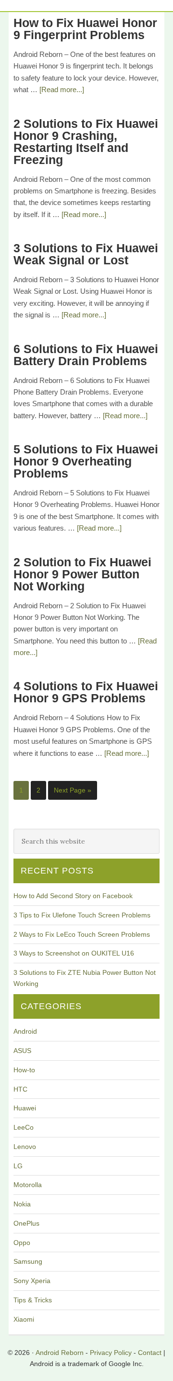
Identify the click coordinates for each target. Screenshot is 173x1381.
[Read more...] (61, 89)
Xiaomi (23, 1319)
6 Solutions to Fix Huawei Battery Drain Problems (85, 355)
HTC (20, 1089)
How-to (24, 1070)
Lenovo (24, 1146)
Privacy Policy (111, 1352)
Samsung (27, 1261)
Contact (149, 1352)
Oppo (21, 1242)
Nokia (22, 1204)
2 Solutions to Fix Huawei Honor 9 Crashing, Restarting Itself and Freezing (85, 141)
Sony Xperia (31, 1281)
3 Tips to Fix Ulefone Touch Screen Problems (81, 915)
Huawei (24, 1108)
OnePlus (26, 1223)
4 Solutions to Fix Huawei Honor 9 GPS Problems (85, 692)
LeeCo (23, 1127)
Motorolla (27, 1185)
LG (18, 1166)
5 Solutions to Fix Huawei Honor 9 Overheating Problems (85, 461)
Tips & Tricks (32, 1300)
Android (25, 1031)
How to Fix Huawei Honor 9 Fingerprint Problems (85, 28)
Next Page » (72, 790)
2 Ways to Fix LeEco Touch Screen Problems (81, 934)
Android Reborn (60, 1352)
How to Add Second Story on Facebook (73, 896)
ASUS (22, 1050)
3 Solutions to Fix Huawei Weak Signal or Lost (85, 254)
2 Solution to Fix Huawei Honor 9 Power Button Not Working (82, 574)
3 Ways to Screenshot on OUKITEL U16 (73, 953)
